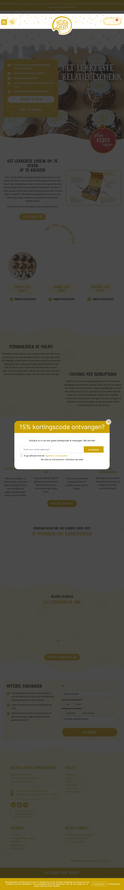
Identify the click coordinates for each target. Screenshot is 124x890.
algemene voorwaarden (56, 455)
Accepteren (98, 884)
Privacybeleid (114, 884)
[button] (4, 22)
